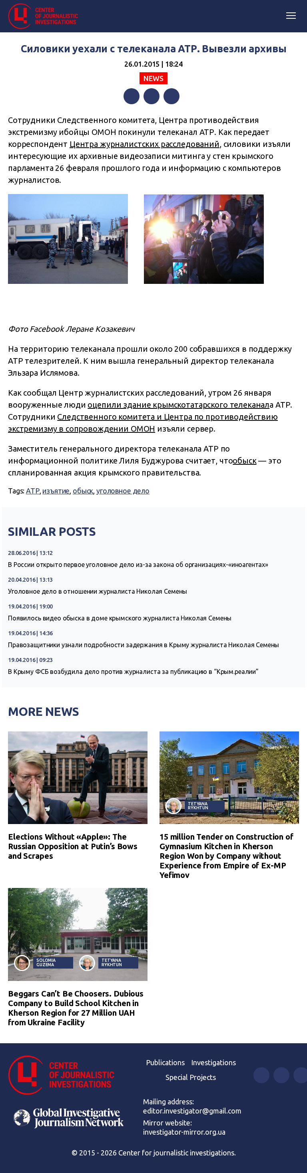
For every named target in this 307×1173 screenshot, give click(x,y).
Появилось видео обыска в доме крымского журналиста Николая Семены (119, 618)
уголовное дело (123, 491)
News (153, 78)
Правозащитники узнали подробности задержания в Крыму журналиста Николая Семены (143, 644)
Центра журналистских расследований (144, 144)
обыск (244, 460)
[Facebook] (132, 96)
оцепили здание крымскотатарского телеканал (178, 404)
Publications (165, 1062)
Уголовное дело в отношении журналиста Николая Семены (97, 591)
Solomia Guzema (46, 962)
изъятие (56, 491)
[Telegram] (171, 96)
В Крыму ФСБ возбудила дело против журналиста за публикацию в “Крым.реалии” (133, 671)
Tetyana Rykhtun (198, 805)
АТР (33, 491)
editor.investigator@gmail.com (192, 1111)
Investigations (213, 1062)
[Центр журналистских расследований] (46, 16)
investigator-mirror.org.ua (184, 1132)
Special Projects (190, 1077)
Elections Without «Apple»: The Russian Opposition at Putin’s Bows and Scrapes (73, 846)
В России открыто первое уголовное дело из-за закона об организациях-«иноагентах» (138, 564)
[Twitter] (151, 96)
